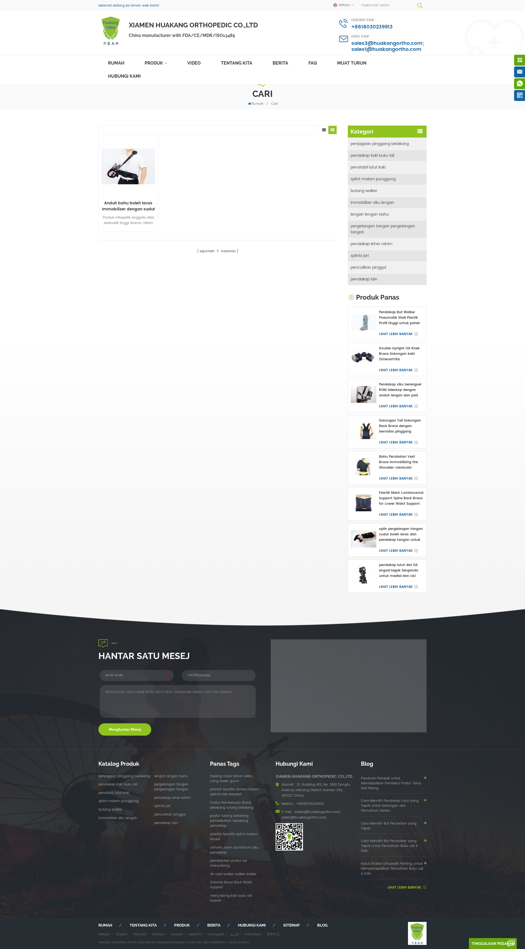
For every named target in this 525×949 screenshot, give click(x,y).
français (139, 934)
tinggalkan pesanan (493, 943)
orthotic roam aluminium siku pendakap (234, 850)
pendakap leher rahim (371, 244)
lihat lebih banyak (396, 334)
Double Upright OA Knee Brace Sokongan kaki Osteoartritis (399, 354)
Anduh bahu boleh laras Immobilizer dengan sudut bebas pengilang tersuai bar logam (128, 206)
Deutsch (158, 934)
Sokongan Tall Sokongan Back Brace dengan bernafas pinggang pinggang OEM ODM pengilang (400, 426)
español (195, 934)
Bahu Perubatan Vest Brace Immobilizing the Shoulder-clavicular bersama (398, 462)
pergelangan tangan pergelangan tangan (383, 229)
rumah (105, 925)
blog (322, 925)
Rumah (116, 63)
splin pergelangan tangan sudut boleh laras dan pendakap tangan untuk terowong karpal (401, 534)
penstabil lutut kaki (368, 167)
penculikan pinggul (368, 267)
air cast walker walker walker (233, 874)
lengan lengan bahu (370, 214)
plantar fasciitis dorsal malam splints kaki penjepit (234, 792)
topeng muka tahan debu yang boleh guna (231, 779)
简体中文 (273, 934)
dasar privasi (238, 942)
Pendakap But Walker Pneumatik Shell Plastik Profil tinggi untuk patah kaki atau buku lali (399, 318)
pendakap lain (364, 279)
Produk (154, 63)
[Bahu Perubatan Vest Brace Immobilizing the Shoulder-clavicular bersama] (363, 467)
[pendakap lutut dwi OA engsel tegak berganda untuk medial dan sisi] (363, 575)
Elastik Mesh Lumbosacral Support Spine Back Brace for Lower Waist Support (401, 498)
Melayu (104, 934)
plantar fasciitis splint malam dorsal (234, 837)
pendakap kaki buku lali (372, 155)
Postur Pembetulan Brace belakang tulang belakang (231, 805)
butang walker (364, 191)
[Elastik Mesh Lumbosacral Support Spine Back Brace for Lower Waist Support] (363, 503)
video (194, 63)
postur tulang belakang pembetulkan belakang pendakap (229, 821)
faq (312, 63)
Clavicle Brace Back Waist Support (231, 885)
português (216, 934)
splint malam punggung (373, 179)
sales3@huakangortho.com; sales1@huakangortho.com (387, 46)
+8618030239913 (372, 27)
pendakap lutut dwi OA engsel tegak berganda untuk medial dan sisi (398, 570)
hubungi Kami (124, 76)
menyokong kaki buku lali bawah (231, 898)
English (121, 934)
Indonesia (253, 934)
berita (280, 63)
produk (182, 925)
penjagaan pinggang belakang (380, 144)
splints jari (360, 256)
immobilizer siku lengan (372, 202)
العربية (234, 934)
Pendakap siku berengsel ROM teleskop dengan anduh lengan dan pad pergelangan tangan (400, 390)
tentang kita (236, 63)
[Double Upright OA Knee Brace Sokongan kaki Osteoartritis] (363, 358)
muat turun (351, 63)
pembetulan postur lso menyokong (228, 863)
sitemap (291, 925)
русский (177, 934)
